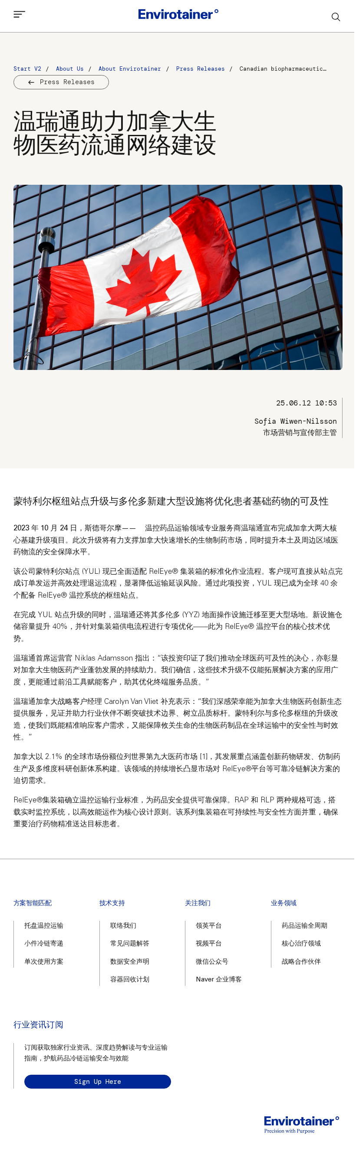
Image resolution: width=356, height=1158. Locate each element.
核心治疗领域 (301, 944)
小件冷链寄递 (43, 944)
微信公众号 (212, 962)
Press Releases (67, 82)
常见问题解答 (129, 944)
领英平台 (209, 926)
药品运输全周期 (304, 926)
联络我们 (123, 926)
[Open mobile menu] (19, 16)
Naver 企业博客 (219, 980)
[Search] (336, 16)
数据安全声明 (129, 962)
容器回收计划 (129, 980)
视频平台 (209, 944)
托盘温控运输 (43, 926)
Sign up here (97, 1081)
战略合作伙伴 (301, 962)
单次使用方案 (43, 962)
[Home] (178, 16)
